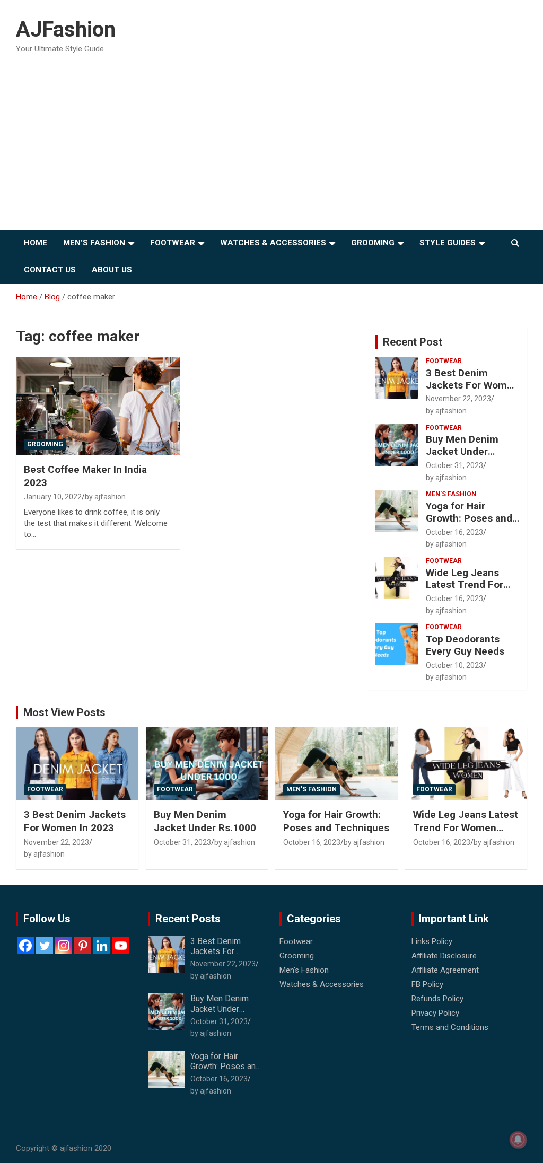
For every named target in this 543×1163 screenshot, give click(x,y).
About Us (112, 270)
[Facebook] (25, 945)
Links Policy (431, 941)
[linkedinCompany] (101, 945)
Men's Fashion (451, 494)
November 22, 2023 (458, 398)
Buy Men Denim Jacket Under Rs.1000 (462, 451)
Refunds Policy (437, 998)
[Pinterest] (82, 945)
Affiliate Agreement (445, 970)
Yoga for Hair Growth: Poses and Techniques (469, 518)
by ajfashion (105, 496)
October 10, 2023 (454, 665)
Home (35, 243)
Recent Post (412, 342)
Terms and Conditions (449, 1027)
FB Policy (427, 984)
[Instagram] (63, 945)
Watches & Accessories (273, 243)
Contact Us (50, 270)
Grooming (373, 243)
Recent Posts (188, 918)
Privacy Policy (435, 1013)
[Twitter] (44, 945)
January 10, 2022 (53, 496)
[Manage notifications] (518, 1139)
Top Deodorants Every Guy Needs (465, 645)
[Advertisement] (271, 150)
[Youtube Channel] (120, 945)
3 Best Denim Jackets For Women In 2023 (472, 385)
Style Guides (447, 243)
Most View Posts (64, 712)
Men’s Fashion (94, 243)
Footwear (172, 243)
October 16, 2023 (454, 532)
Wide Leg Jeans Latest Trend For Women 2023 (464, 585)
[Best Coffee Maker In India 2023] (97, 406)
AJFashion (66, 29)
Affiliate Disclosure (444, 956)
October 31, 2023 (454, 465)
